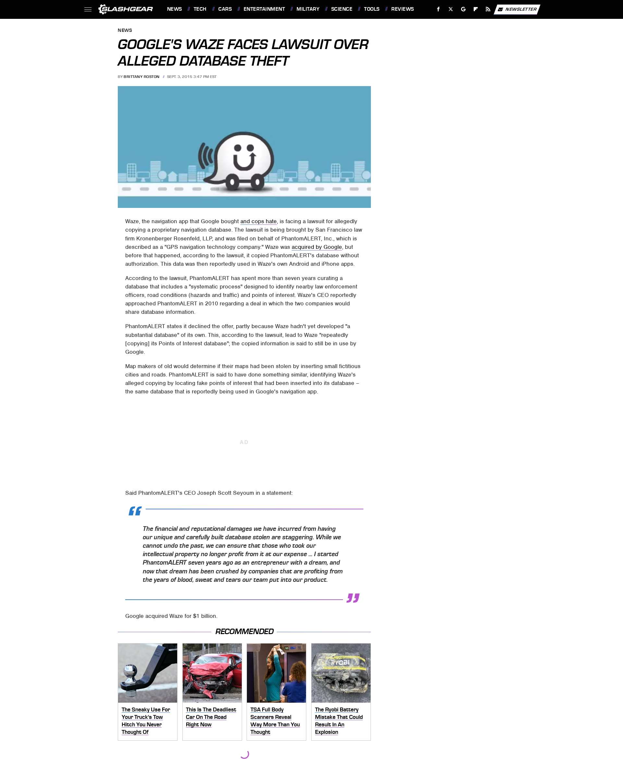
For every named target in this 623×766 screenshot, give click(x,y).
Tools (371, 9)
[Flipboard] (476, 9)
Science (341, 9)
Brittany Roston (142, 76)
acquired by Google (317, 246)
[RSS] (488, 9)
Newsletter (521, 8)
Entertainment (264, 9)
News (174, 9)
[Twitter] (450, 9)
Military (308, 9)
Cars (225, 9)
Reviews (402, 9)
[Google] (463, 9)
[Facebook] (438, 9)
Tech (200, 9)
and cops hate (258, 221)
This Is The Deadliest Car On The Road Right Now (211, 716)
